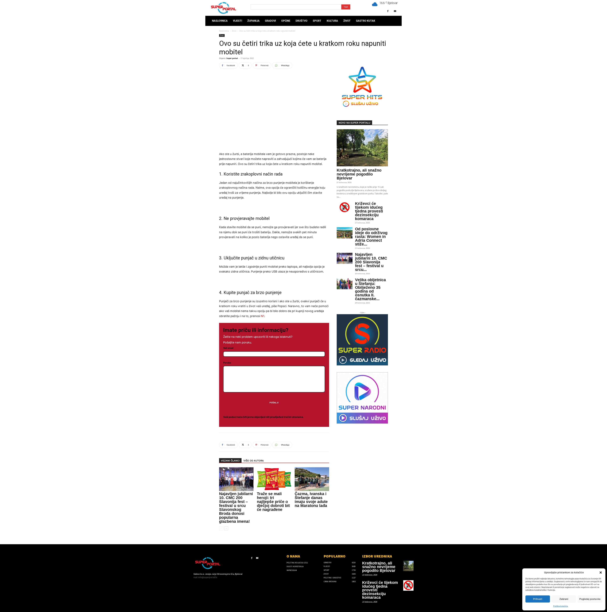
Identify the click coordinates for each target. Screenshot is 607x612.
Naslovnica (224, 31)
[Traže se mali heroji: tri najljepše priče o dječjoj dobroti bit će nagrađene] (274, 479)
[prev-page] (221, 528)
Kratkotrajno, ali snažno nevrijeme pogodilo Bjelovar (359, 174)
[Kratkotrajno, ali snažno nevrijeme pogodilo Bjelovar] (362, 147)
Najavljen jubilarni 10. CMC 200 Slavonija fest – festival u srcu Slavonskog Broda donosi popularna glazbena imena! (236, 507)
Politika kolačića (560, 606)
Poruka (227, 362)
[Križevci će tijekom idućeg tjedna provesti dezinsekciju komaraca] (345, 207)
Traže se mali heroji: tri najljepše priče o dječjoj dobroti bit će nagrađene (273, 501)
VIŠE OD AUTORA (253, 460)
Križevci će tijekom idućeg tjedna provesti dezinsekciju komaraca (369, 211)
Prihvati (537, 598)
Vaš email (228, 348)
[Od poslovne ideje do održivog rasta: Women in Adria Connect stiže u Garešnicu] (345, 232)
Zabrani (563, 598)
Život (234, 31)
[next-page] (226, 528)
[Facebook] (388, 11)
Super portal (232, 58)
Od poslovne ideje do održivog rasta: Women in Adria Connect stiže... (371, 236)
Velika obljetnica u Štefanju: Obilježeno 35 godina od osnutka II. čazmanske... (370, 289)
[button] (600, 572)
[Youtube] (395, 11)
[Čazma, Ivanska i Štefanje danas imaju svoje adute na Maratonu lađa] (312, 479)
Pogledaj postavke (590, 598)
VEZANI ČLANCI (230, 460)
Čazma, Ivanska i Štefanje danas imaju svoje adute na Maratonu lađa (311, 499)
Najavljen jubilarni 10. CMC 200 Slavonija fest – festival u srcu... (371, 262)
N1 (262, 316)
